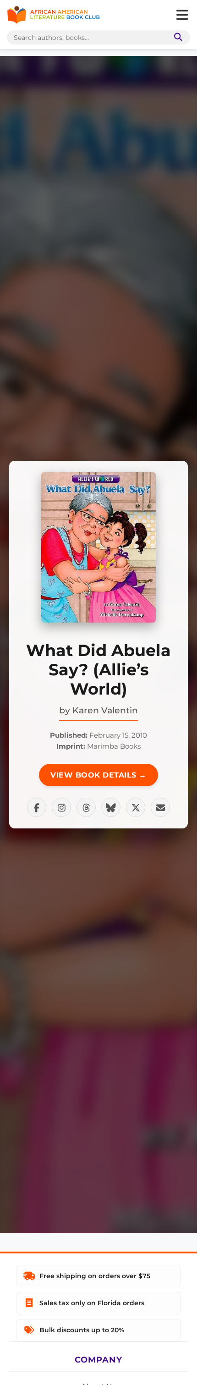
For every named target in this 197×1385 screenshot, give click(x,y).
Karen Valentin (105, 710)
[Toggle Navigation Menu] (182, 15)
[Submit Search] (176, 37)
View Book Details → (98, 775)
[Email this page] (160, 807)
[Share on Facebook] (36, 807)
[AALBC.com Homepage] (53, 15)
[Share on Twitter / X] (135, 807)
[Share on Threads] (86, 807)
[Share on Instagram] (61, 807)
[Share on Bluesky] (110, 807)
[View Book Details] (98, 547)
